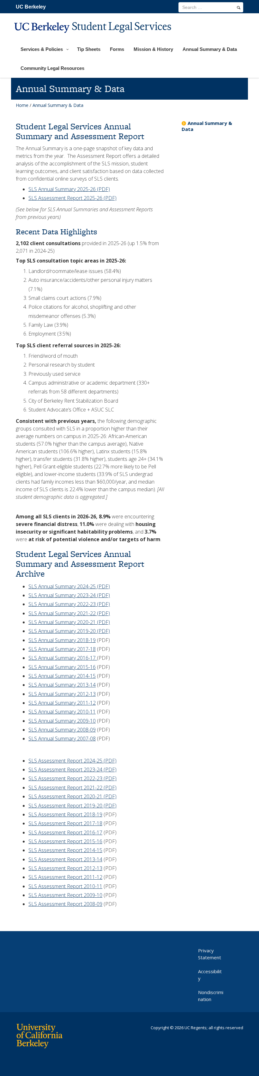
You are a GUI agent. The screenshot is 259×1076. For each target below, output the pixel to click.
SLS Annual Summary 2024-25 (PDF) (69, 586)
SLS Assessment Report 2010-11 (65, 886)
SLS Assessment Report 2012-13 (65, 868)
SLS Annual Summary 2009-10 (62, 720)
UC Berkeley (31, 6)
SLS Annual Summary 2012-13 (62, 693)
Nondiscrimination (210, 995)
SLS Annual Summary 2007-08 (62, 738)
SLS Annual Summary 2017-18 (62, 649)
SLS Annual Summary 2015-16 (62, 667)
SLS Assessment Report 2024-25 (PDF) (72, 760)
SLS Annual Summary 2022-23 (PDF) (69, 604)
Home (22, 105)
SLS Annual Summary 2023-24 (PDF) (69, 595)
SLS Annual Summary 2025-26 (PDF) (69, 189)
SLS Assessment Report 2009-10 (65, 895)
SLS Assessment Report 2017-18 (65, 823)
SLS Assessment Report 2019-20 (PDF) (72, 805)
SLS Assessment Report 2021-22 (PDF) (72, 787)
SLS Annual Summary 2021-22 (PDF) (69, 613)
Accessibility (210, 974)
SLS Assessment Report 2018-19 (65, 814)
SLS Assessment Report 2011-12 (65, 877)
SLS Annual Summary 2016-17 (62, 657)
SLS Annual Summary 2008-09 (62, 729)
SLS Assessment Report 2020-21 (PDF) (72, 796)
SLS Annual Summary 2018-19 (62, 640)
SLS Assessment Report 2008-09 (65, 903)
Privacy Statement (209, 954)
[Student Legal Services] (93, 36)
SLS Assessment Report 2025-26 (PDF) (72, 198)
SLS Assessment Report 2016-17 (65, 832)
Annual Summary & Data (207, 126)
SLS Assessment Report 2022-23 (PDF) (72, 778)
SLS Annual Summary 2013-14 (62, 684)
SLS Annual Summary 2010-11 (62, 711)
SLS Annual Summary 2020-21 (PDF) (69, 622)
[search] (238, 7)
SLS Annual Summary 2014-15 (62, 675)
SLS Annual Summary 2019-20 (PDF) (69, 631)
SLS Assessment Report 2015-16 (65, 841)
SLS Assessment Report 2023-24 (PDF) (72, 769)
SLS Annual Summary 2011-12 (62, 702)
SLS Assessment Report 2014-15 (65, 850)
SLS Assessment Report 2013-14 (65, 859)
